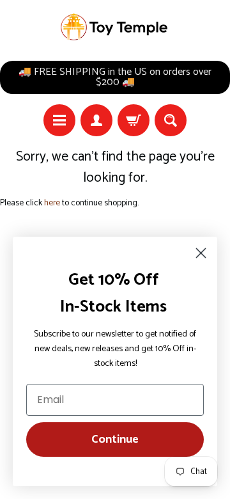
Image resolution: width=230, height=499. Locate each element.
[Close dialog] (201, 253)
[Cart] (134, 120)
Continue (115, 439)
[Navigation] (59, 120)
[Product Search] (171, 120)
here (52, 203)
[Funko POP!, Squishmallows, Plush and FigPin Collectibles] (114, 27)
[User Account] (96, 120)
